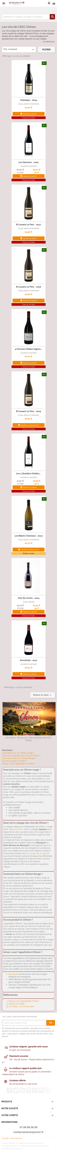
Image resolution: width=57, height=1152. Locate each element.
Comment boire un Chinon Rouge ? (19, 758)
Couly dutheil (28, 602)
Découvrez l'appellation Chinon (23, 1001)
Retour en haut (42, 695)
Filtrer (46, 49)
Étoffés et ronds (28, 553)
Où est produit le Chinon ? (14, 761)
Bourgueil (13, 974)
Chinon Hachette (16, 1003)
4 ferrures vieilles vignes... (28, 349)
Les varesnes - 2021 (28, 162)
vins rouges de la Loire (36, 853)
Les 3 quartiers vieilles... (28, 473)
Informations (9, 1122)
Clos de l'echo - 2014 (28, 598)
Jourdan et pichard (28, 166)
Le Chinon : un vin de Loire (21, 1006)
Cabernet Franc (16, 829)
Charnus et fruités (28, 118)
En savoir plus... (49, 42)
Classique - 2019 (28, 100)
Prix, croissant (19, 49)
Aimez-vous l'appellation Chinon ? (18, 763)
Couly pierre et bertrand (28, 104)
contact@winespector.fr (28, 1132)
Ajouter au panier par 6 (28, 425)
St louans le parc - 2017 (28, 224)
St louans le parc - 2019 (28, 411)
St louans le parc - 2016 (28, 287)
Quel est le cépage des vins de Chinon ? (21, 755)
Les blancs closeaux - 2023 (29, 536)
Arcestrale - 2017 (28, 660)
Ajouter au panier (28, 114)
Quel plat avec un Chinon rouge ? (18, 753)
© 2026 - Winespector (12, 1138)
